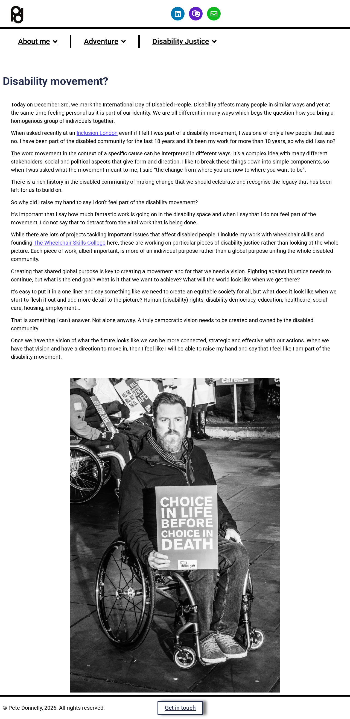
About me (34, 41)
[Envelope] (214, 13)
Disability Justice (180, 41)
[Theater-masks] (196, 13)
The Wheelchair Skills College (70, 242)
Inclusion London (97, 133)
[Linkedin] (178, 13)
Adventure (101, 41)
